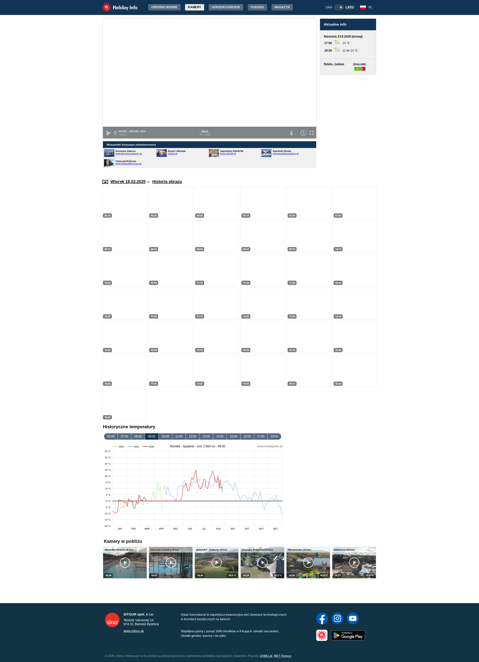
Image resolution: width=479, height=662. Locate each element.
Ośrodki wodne (164, 7)
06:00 (111, 436)
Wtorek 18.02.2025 (128, 181)
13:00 (206, 436)
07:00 (124, 436)
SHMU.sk (266, 656)
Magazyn (282, 7)
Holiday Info (116, 5)
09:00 (151, 436)
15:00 (233, 436)
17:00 (261, 436)
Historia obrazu (167, 181)
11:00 (179, 436)
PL (370, 7)
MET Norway (282, 656)
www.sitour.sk (133, 631)
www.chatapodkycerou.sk (128, 163)
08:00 (138, 436)
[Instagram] (337, 618)
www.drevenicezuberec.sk (128, 153)
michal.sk (172, 153)
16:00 (247, 436)
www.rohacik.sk (228, 153)
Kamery (194, 7)
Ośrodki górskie (226, 7)
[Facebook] (322, 618)
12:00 (192, 436)
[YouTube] (353, 618)
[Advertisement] (348, 123)
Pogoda (257, 7)
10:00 (165, 436)
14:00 (220, 436)
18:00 (274, 436)
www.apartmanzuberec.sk (286, 153)
